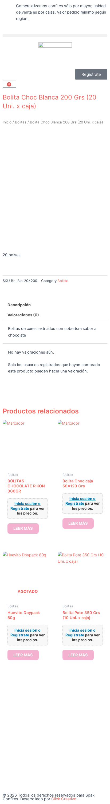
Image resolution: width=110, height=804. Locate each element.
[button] (55, 35)
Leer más (23, 528)
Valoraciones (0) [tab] (23, 315)
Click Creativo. (64, 799)
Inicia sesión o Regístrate (25, 506)
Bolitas (20, 122)
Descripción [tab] (19, 304)
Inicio (7, 122)
